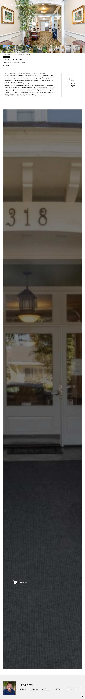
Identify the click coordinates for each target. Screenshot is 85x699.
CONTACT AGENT (72, 689)
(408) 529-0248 (34, 689)
